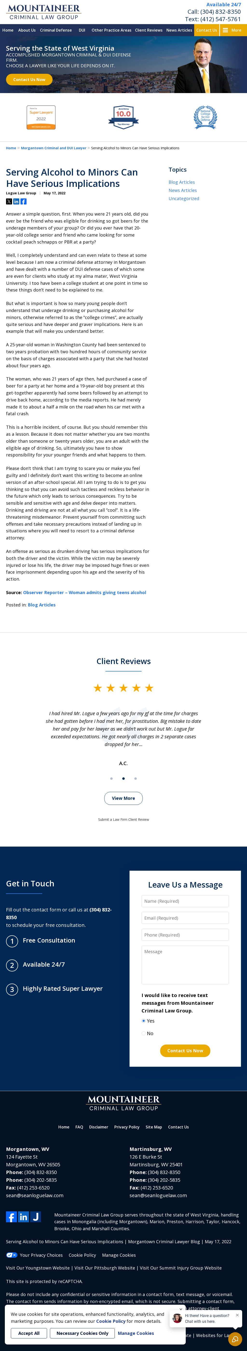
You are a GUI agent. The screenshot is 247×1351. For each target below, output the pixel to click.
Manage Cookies (119, 1255)
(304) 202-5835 (40, 1180)
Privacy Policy (127, 1127)
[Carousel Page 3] (136, 779)
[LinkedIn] (23, 1216)
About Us (27, 30)
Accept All (29, 1333)
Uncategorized (184, 198)
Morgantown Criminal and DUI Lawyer (53, 148)
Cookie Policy (82, 1255)
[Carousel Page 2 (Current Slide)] (123, 779)
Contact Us (206, 30)
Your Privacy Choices (41, 1255)
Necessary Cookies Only (82, 1333)
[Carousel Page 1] (111, 779)
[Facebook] (11, 1216)
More (236, 30)
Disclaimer (98, 1127)
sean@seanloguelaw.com (34, 1195)
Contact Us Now (29, 79)
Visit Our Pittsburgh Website (105, 1268)
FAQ (79, 1127)
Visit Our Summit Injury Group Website (181, 1268)
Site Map (154, 1127)
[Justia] (35, 1216)
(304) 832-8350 (220, 11)
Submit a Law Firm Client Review (123, 819)
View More (123, 798)
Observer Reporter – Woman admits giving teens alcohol (84, 592)
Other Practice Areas (111, 30)
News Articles (179, 30)
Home (8, 30)
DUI (82, 30)
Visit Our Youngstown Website (38, 1268)
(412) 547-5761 (220, 19)
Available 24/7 (223, 4)
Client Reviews (149, 30)
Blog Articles (41, 605)
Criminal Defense (56, 30)
